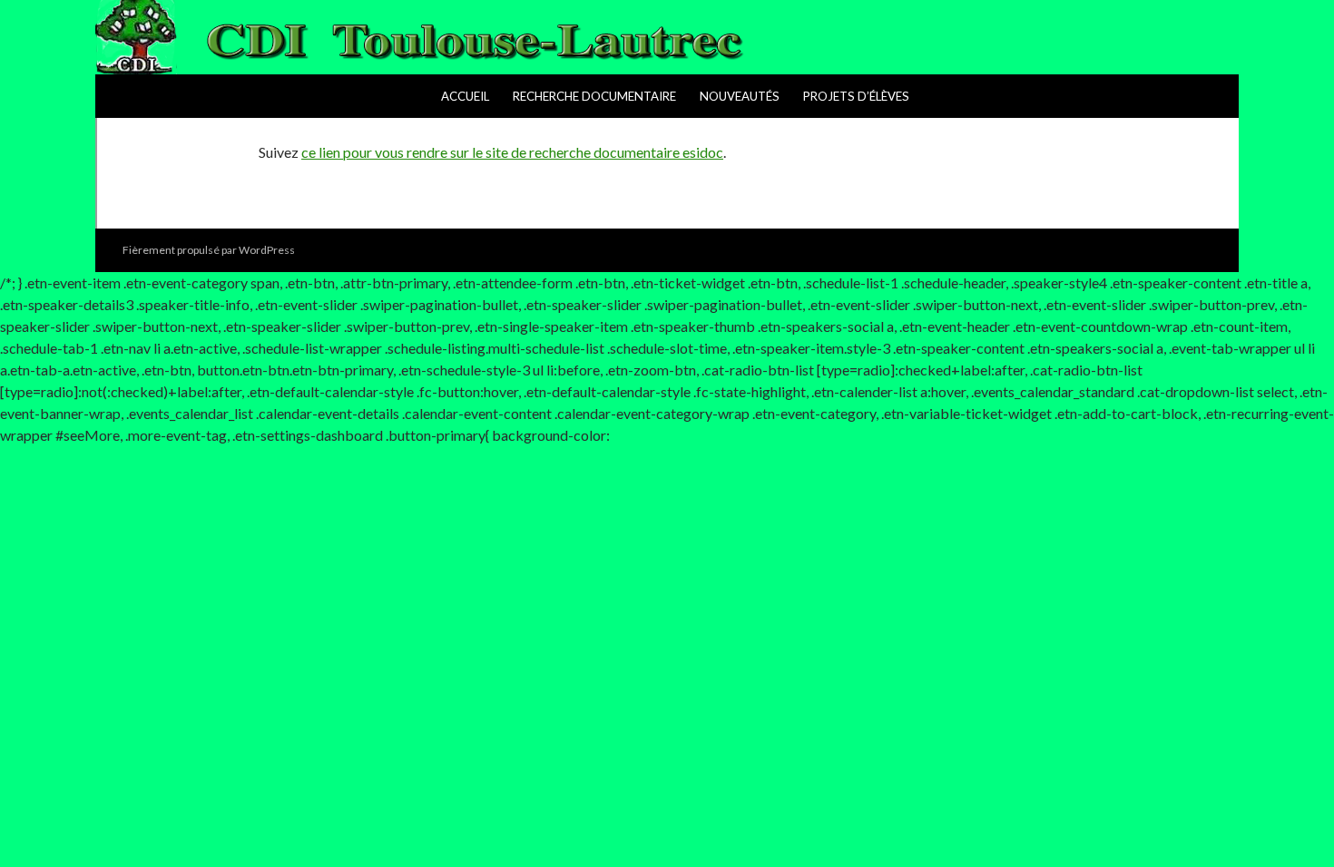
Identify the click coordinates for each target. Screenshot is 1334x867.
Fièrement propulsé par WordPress (209, 250)
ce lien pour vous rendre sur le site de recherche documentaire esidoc (512, 152)
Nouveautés (740, 96)
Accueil (465, 96)
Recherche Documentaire (594, 96)
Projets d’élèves (856, 96)
